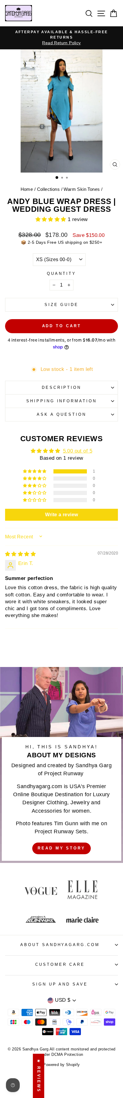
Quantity (61, 273)
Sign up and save (60, 984)
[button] (52, 219)
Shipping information (61, 401)
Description (62, 387)
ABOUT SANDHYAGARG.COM (60, 944)
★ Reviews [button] (38, 1076)
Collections (48, 189)
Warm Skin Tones (82, 189)
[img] (20, 554)
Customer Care (60, 964)
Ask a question (61, 414)
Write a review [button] (61, 514)
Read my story (61, 848)
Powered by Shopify (61, 1065)
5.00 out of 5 (77, 451)
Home (27, 189)
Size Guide (61, 304)
